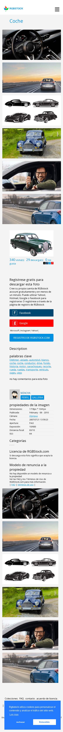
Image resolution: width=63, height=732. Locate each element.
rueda (13, 369)
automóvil (34, 360)
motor (22, 366)
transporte (32, 369)
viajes (13, 372)
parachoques (34, 366)
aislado (24, 360)
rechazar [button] (20, 722)
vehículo (43, 369)
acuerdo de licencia (46, 698)
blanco (45, 360)
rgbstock (16, 8)
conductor (30, 363)
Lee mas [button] (14, 714)
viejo (19, 372)
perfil (25, 397)
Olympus (33, 416)
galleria (37, 397)
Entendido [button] (44, 722)
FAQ (13, 484)
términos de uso (26, 484)
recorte (47, 366)
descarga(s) (37, 260)
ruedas (21, 369)
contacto (30, 698)
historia (14, 366)
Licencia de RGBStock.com (29, 451)
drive (39, 363)
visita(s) (20, 260)
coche (13, 363)
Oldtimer (14, 360)
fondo (46, 363)
